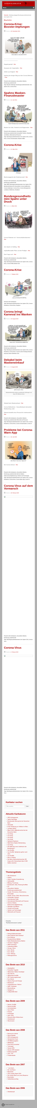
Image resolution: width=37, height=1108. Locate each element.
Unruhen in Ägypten (12, 942)
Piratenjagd (10, 1013)
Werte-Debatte (11, 1035)
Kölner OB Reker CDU (14, 353)
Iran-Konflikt (10, 850)
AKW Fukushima (12, 944)
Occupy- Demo (11, 948)
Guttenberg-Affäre (12, 946)
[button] (3, 1105)
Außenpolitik (10, 881)
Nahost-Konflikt (11, 1006)
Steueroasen (10, 1021)
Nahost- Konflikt (11, 1004)
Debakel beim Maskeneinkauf (14, 361)
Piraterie (9, 1011)
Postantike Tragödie (12, 970)
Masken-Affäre (21, 138)
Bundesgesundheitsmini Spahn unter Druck (17, 199)
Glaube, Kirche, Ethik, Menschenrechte (18, 895)
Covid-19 (18, 351)
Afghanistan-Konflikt (12, 975)
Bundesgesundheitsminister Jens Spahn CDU (17, 136)
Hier (15, 64)
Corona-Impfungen (8, 188)
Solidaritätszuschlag (12, 1079)
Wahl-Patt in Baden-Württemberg (16, 843)
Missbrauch (10, 982)
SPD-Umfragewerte (12, 817)
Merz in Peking (11, 857)
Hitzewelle (10, 824)
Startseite (6, 15)
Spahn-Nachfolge (12, 819)
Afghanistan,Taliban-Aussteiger (15, 971)
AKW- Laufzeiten (12, 986)
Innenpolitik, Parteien (21, 133)
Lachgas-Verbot (11, 828)
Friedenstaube (11, 1055)
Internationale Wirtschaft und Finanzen (18, 901)
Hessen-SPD (10, 1048)
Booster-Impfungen (11, 84)
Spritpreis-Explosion (12, 841)
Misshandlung (11, 988)
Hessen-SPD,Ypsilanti (13, 1050)
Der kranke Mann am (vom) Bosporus (17, 1075)
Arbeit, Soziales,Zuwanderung (15, 879)
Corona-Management (25, 188)
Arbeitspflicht (10, 968)
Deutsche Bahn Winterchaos (15, 1017)
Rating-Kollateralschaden (14, 933)
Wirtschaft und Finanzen (15, 135)
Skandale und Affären (13, 906)
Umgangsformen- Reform (14, 984)
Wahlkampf (10, 1042)
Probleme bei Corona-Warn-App (18, 431)
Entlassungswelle (12, 1051)
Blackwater (10, 1071)
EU (8, 886)
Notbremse (11, 189)
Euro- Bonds (10, 950)
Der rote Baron (11, 1070)
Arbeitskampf (11, 1019)
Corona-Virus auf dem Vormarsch (18, 487)
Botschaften (10, 1077)
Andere (9, 877)
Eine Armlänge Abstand (26, 351)
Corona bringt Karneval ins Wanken (18, 313)
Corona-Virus (12, 647)
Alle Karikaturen (12, 81)
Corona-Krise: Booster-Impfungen (17, 25)
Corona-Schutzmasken (12, 138)
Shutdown (17, 189)
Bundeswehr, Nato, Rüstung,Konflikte (17, 884)
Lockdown (6, 189)
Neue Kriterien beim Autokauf (15, 935)
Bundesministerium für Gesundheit (12, 186)
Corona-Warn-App (20, 479)
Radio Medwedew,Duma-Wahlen (16, 941)
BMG (8, 184)
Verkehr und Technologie (23, 475)
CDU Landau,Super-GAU (14, 1073)
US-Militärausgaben (12, 1040)
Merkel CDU (17, 263)
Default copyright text (9, 1104)
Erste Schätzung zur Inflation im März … (18, 826)
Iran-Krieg (10, 834)
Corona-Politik (10, 263)
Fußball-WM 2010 (12, 991)
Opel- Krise (10, 1015)
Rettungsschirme (12, 955)
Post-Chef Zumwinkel (13, 1044)
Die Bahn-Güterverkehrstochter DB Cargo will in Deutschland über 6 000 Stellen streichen (17, 861)
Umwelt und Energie (12, 908)
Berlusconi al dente (12, 1033)
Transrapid (10, 1046)
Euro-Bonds (10, 979)
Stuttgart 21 (10, 990)
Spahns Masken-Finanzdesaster (15, 94)
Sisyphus (18, 305)
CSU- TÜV (10, 1053)
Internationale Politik (12, 899)
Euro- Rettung (11, 953)
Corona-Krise (13, 86)
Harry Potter (10, 1010)
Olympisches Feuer (12, 1039)
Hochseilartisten (11, 1008)
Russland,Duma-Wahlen (14, 939)
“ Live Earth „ (11, 1068)
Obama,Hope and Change (14, 981)
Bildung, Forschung (12, 883)
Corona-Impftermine (25, 186)
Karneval (6, 353)
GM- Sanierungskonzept (14, 977)
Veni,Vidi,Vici (10, 973)
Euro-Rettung (11, 937)
